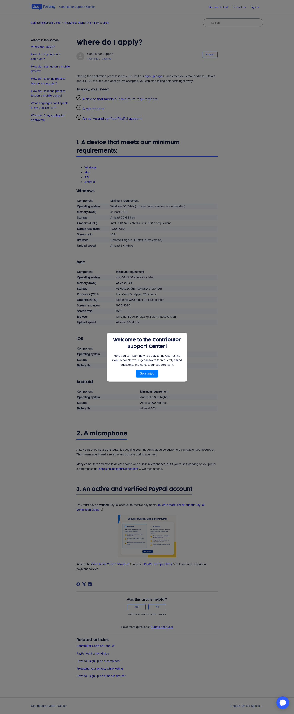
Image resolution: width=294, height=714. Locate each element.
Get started (147, 373)
